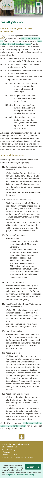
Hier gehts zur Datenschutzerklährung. (20, 475)
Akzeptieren (33, 467)
